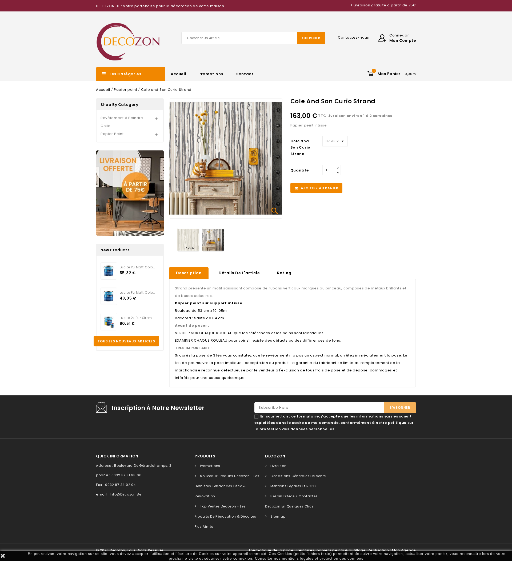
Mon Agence (404, 550)
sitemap (278, 516)
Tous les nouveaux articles (126, 341)
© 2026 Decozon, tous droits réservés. (130, 550)
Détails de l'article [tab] (239, 273)
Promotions (210, 74)
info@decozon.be (125, 494)
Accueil (178, 74)
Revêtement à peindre (122, 117)
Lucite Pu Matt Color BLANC (137, 292)
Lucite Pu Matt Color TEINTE (137, 267)
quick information (117, 456)
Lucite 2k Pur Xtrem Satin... (137, 318)
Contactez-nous (353, 37)
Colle (106, 125)
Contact (244, 74)
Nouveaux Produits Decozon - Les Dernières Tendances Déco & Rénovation (227, 486)
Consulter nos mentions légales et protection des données (309, 558)
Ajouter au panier (316, 188)
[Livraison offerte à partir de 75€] (130, 193)
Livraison (278, 466)
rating (284, 273)
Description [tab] (189, 273)
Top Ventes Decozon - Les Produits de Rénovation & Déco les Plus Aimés (225, 516)
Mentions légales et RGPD (293, 486)
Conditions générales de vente (298, 476)
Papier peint (112, 133)
